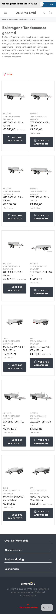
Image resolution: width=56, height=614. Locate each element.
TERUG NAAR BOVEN (28, 607)
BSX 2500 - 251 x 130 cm (40, 423)
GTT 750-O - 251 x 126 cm (41, 274)
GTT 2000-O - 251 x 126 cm (13, 199)
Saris (5, 338)
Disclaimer (40, 592)
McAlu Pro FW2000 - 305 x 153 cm (13, 348)
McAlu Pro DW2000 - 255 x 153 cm (14, 498)
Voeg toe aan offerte (15, 139)
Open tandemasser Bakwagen (11, 118)
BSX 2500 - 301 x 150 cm (13, 423)
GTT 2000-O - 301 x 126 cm (40, 124)
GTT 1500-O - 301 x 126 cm (39, 199)
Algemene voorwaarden (22, 592)
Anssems (7, 113)
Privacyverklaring (28, 595)
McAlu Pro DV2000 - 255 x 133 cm (40, 498)
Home (3, 19)
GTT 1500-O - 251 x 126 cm (13, 274)
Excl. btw (48, 4)
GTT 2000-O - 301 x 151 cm (13, 124)
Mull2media (44, 589)
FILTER (9, 74)
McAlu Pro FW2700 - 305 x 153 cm (40, 348)
